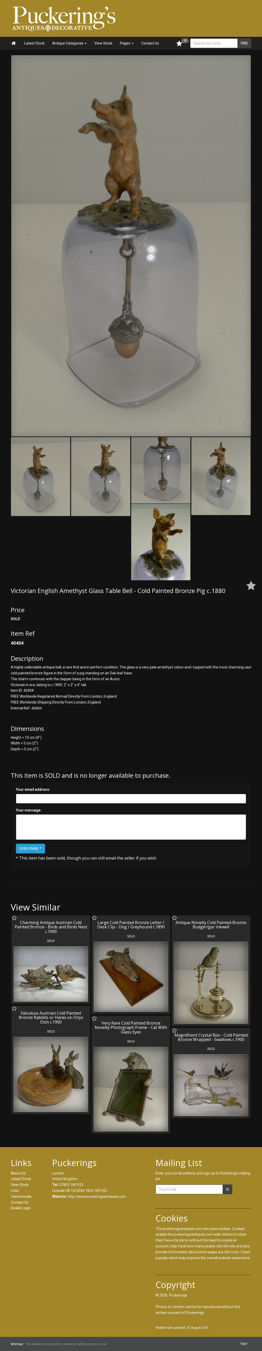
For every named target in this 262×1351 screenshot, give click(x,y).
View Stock (103, 43)
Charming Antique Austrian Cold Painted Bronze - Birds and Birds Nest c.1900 (51, 927)
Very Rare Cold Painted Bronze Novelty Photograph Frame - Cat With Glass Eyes (131, 1027)
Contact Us (150, 43)
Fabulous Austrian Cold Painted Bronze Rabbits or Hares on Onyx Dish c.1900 (51, 1017)
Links (15, 1191)
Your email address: (33, 789)
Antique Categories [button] (68, 43)
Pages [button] (125, 43)
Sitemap (16, 1344)
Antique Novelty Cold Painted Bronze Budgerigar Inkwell (211, 925)
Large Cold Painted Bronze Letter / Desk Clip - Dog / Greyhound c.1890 (131, 925)
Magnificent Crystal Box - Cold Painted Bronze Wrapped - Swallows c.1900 (211, 1037)
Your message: (28, 810)
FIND (244, 43)
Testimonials (21, 1196)
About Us (18, 1173)
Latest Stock (34, 43)
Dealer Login (21, 1208)
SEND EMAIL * (30, 849)
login (244, 1344)
